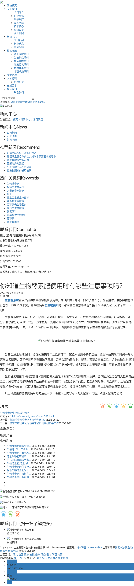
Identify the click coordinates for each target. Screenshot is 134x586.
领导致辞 (19, 19)
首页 (15, 119)
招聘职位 (19, 82)
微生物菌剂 (13, 222)
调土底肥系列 (21, 54)
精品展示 (12, 50)
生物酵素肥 (29, 102)
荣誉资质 (12, 75)
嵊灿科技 (42, 558)
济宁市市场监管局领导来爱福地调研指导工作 (34, 423)
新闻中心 (12, 36)
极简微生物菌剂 (15, 187)
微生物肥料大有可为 (18, 160)
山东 (37, 554)
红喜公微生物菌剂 (17, 215)
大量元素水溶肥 (15, 190)
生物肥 (16, 412)
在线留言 (12, 85)
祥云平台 (19, 558)
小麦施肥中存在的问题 (19, 167)
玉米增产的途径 (15, 163)
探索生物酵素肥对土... (19, 470)
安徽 (32, 554)
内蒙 (60, 554)
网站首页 (12, 5)
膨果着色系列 (21, 64)
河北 (15, 554)
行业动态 (19, 43)
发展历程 (19, 22)
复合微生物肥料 (15, 208)
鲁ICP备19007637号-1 (89, 547)
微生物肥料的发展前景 (19, 170)
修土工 (10, 194)
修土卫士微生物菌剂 (18, 197)
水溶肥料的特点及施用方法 (21, 153)
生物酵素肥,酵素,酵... (18, 463)
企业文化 (19, 15)
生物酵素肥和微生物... (19, 445)
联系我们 (12, 89)
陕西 (54, 554)
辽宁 (26, 554)
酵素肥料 (40, 102)
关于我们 (12, 8)
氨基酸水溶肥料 (15, 201)
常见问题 (19, 47)
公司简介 (19, 12)
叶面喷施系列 (21, 71)
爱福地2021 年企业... (18, 449)
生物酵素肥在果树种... (19, 473)
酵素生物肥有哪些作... (19, 456)
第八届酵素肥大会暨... (19, 459)
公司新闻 (19, 40)
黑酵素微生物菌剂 (17, 204)
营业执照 (19, 33)
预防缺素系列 (21, 68)
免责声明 (52, 558)
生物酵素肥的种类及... (19, 466)
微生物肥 (24, 412)
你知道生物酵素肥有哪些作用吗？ (28, 419)
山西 (20, 554)
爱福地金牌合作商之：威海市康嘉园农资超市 (31, 156)
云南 (48, 554)
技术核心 (19, 26)
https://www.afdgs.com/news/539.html (33, 416)
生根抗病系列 (21, 57)
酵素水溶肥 (16, 102)
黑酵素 (10, 218)
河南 (43, 554)
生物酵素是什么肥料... (19, 477)
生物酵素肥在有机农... (19, 452)
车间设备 (19, 29)
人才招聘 (12, 78)
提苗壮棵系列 (21, 61)
